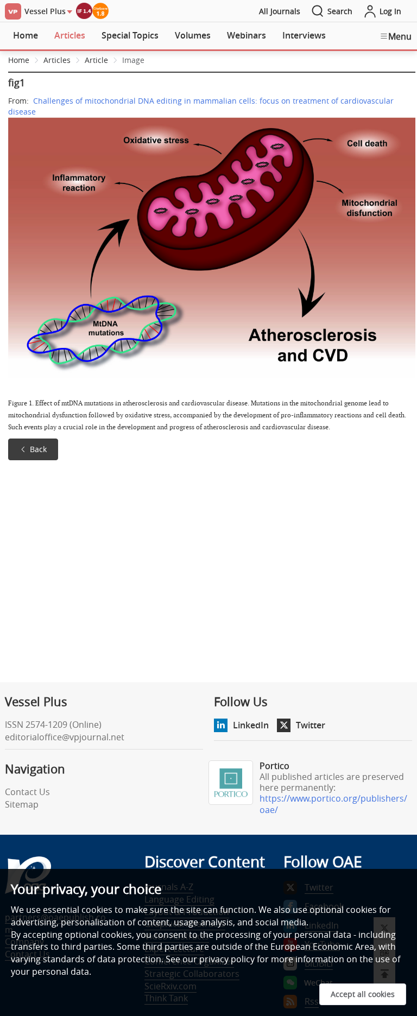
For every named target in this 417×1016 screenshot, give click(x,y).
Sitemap (22, 804)
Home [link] (18, 60)
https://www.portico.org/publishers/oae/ (333, 804)
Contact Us (27, 792)
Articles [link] (57, 60)
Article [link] (96, 60)
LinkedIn (251, 725)
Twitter (310, 725)
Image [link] (133, 60)
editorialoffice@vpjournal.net (64, 737)
